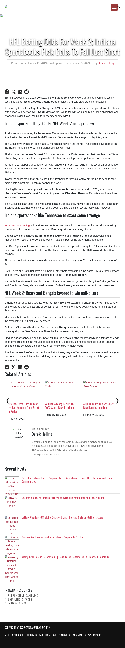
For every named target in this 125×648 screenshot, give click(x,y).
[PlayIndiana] (60, 6)
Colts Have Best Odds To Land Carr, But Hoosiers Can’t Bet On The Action (105, 408)
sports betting (17, 225)
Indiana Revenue (19, 603)
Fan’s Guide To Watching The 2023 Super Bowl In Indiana (65, 406)
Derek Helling (106, 63)
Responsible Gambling (23, 596)
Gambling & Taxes (20, 600)
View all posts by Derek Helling (45, 455)
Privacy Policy (95, 635)
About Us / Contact (14, 635)
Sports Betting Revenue (72, 635)
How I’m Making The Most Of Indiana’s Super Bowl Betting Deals (26, 408)
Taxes (54, 635)
